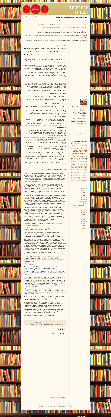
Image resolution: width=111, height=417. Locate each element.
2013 (84, 221)
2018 (84, 210)
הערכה (85, 155)
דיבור (86, 151)
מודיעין (80, 164)
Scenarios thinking (77, 153)
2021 (84, 195)
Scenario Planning (77, 159)
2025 (84, 188)
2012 (84, 223)
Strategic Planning (76, 172)
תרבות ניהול (76, 147)
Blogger (41, 406)
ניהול (85, 141)
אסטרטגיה (75, 150)
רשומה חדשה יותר (61, 395)
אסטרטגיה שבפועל (83, 161)
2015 (84, 217)
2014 (84, 219)
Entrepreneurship (34, 324)
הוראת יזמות (60, 324)
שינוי (86, 143)
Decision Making (83, 150)
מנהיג (72, 164)
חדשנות (81, 163)
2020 (84, 197)
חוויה (77, 163)
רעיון (86, 167)
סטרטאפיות (81, 180)
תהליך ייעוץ (80, 167)
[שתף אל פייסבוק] (37, 322)
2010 (84, 228)
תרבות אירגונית (83, 182)
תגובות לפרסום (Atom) (56, 397)
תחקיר (72, 180)
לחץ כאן (73, 135)
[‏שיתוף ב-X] (38, 322)
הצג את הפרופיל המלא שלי (81, 127)
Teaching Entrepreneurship (44, 324)
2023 (84, 193)
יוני (83, 203)
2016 (84, 215)
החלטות (77, 141)
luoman (51, 406)
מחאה (76, 164)
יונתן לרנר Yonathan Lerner (79, 107)
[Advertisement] (45, 381)
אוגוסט (82, 201)
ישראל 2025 (80, 178)
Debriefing (79, 169)
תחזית (85, 153)
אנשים (85, 147)
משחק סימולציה (82, 166)
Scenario (85, 159)
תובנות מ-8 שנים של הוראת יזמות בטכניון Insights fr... (77, 206)
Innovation (79, 170)
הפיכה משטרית (84, 177)
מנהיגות (77, 143)
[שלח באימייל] (41, 322)
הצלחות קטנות (76, 177)
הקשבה (86, 178)
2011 (84, 226)
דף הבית (45, 395)
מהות (75, 178)
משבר (74, 148)
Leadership (74, 158)
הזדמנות (74, 161)
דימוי (80, 175)
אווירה (84, 175)
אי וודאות (76, 145)
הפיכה (86, 163)
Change (72, 156)
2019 (84, 199)
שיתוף (76, 180)
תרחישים (84, 145)
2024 (84, 190)
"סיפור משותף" (79, 156)
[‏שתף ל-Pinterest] (35, 322)
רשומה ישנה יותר (28, 395)
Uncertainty (73, 174)
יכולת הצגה (52, 324)
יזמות (56, 324)
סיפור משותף (75, 166)
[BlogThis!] (40, 322)
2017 (84, 212)
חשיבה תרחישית (83, 148)
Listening (72, 170)
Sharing (83, 172)
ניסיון (79, 155)
